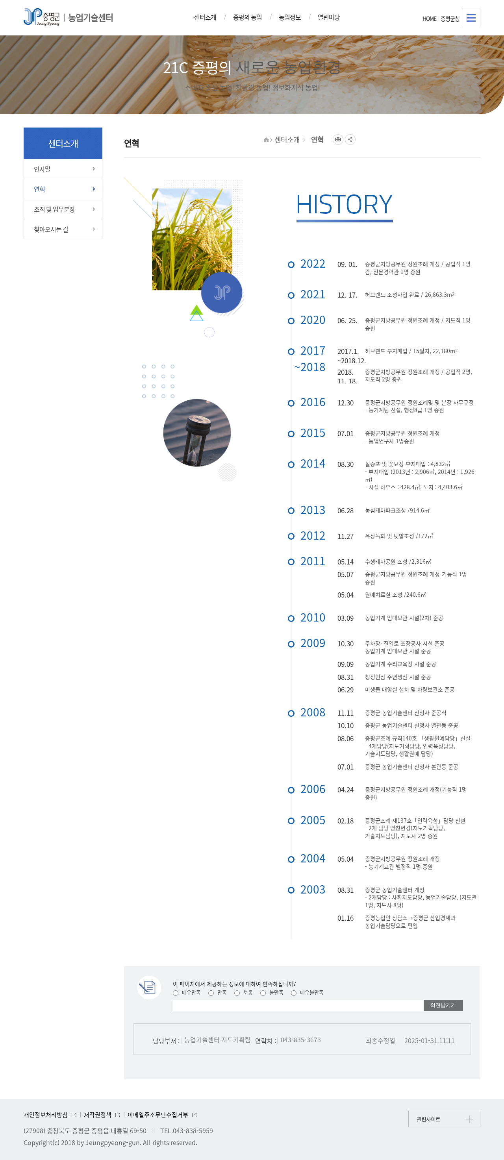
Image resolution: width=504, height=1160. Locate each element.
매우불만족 (311, 992)
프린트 (338, 139)
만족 (221, 992)
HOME (429, 18)
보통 (247, 992)
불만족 (276, 992)
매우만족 (190, 992)
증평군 (41, 17)
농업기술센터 (90, 17)
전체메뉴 (471, 18)
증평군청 (450, 18)
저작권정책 (97, 1115)
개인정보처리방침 (46, 1115)
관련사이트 (428, 1119)
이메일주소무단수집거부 (158, 1115)
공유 (350, 139)
